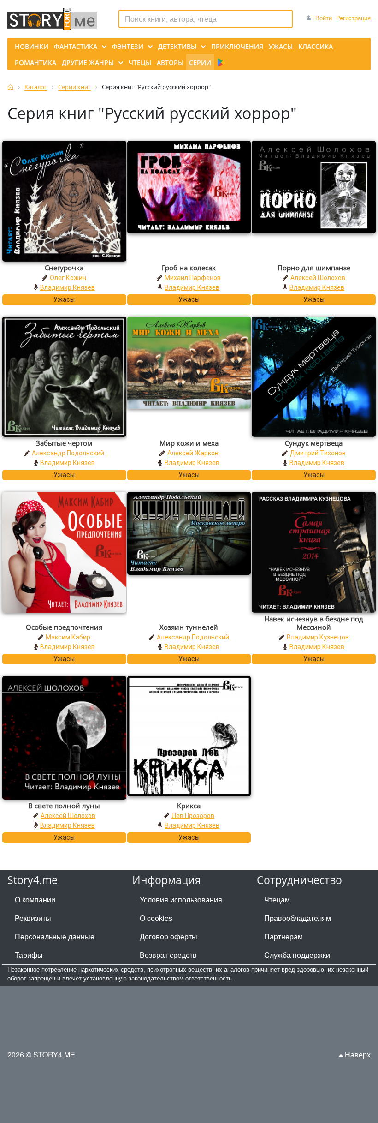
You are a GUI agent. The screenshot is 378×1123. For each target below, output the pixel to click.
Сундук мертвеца (314, 443)
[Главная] (10, 87)
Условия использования (181, 899)
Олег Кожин (68, 277)
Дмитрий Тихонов (318, 453)
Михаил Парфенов (193, 277)
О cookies (156, 918)
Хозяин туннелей (188, 627)
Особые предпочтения (64, 627)
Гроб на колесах (189, 267)
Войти (323, 17)
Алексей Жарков (193, 453)
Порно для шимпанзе (314, 267)
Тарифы (29, 955)
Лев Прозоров (192, 815)
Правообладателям (297, 918)
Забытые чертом (64, 443)
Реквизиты (33, 918)
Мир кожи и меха (189, 443)
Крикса (189, 805)
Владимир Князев (67, 287)
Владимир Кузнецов (318, 637)
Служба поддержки (297, 955)
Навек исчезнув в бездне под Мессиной (313, 623)
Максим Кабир (68, 637)
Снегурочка (64, 267)
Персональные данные (54, 936)
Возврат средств (168, 955)
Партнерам (283, 936)
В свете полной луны (64, 805)
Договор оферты (168, 936)
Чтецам (277, 899)
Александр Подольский (68, 453)
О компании (35, 899)
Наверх (357, 1054)
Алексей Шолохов (317, 277)
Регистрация (353, 17)
